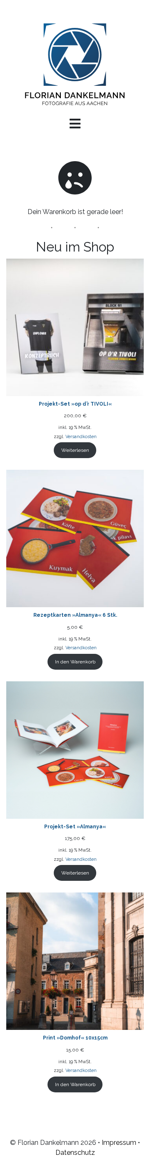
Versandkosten (81, 436)
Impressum (119, 1143)
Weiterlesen (75, 450)
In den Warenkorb (75, 662)
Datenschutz (75, 1153)
